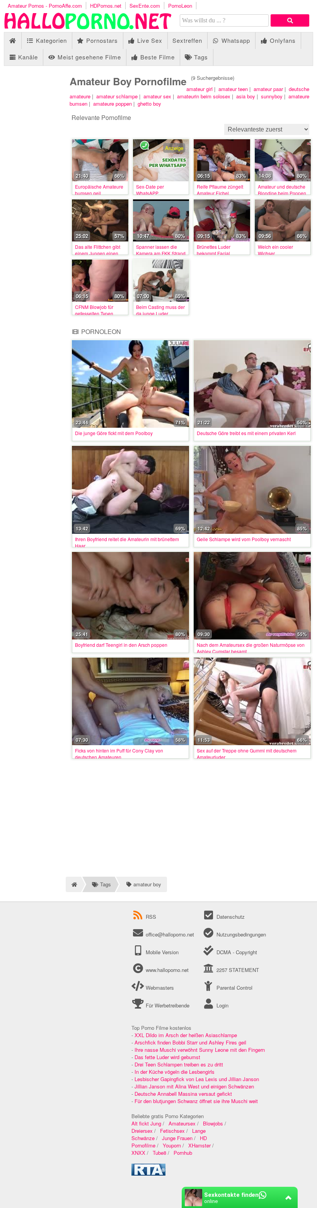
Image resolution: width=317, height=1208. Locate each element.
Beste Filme (156, 57)
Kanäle (27, 57)
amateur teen (233, 89)
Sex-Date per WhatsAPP (150, 189)
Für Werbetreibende (166, 1005)
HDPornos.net (105, 5)
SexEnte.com (145, 5)
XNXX (138, 1152)
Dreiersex (142, 1130)
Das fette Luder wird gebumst (167, 1057)
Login (221, 1005)
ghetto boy (149, 103)
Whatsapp (235, 40)
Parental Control (233, 987)
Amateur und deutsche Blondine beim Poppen (282, 189)
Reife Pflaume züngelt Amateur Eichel (220, 189)
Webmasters (159, 987)
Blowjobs (213, 1123)
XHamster (199, 1145)
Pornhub (183, 1152)
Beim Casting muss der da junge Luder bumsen (160, 313)
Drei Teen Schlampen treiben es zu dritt (179, 1064)
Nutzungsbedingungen (240, 934)
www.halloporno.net (167, 969)
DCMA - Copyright (236, 952)
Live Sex (148, 40)
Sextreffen (187, 40)
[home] (73, 884)
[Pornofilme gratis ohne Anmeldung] (89, 28)
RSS (151, 916)
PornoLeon (180, 5)
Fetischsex (172, 1130)
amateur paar (268, 89)
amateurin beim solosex (203, 96)
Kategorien (50, 40)
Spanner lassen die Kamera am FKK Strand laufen (161, 253)
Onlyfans (282, 40)
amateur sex (157, 96)
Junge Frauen (177, 1138)
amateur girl (199, 89)
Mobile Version (161, 952)
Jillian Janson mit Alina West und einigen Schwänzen (194, 1086)
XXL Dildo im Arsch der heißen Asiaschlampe (186, 1035)
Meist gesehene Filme (88, 57)
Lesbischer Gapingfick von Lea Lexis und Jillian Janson (197, 1079)
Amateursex (182, 1123)
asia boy (245, 96)
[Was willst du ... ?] (290, 20)
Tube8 (159, 1152)
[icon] (12, 40)
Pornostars (101, 40)
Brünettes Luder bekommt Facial (213, 249)
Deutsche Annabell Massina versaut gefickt (183, 1093)
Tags (200, 57)
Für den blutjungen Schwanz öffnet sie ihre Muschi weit (196, 1101)
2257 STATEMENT (237, 969)
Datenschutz (229, 916)
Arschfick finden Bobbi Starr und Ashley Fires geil (190, 1042)
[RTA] (148, 1173)
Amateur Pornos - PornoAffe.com (45, 5)
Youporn (172, 1145)
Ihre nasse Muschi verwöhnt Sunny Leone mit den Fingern (200, 1049)
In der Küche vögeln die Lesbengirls (175, 1071)
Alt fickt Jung (146, 1123)
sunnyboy (272, 96)
